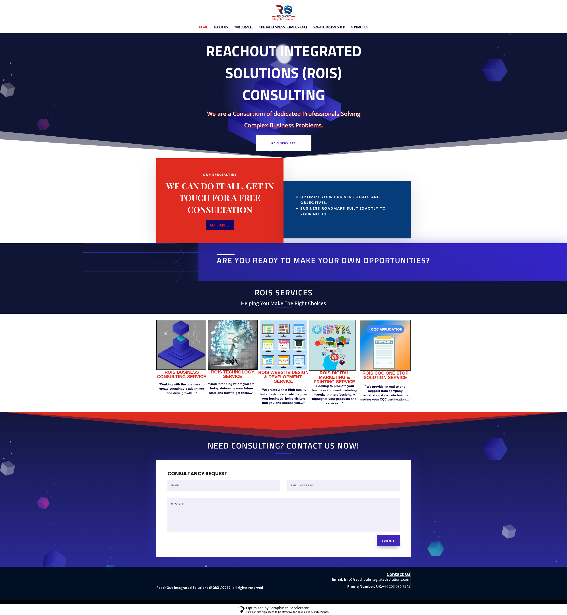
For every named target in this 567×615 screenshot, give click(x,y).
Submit (388, 540)
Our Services (243, 27)
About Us (221, 27)
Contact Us (359, 27)
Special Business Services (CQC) (283, 27)
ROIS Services (283, 143)
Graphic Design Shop (329, 27)
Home (203, 27)
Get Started (219, 224)
